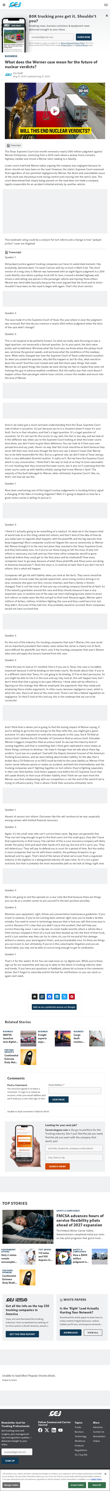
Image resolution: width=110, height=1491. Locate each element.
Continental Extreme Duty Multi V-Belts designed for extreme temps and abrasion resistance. (11, 1059)
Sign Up (10, 1460)
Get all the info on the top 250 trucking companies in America (27, 1310)
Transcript (15, 145)
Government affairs (8, 1250)
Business (11, 56)
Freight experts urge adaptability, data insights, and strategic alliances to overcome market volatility (45, 1038)
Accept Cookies (77, 1485)
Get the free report (22, 1334)
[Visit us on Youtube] (60, 1429)
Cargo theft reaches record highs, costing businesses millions (80, 1038)
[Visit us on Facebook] (40, 1429)
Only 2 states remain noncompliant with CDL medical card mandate (9, 1259)
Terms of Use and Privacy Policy (73, 43)
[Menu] (4, 4)
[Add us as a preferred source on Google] (42, 997)
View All (93, 1332)
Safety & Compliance (68, 1210)
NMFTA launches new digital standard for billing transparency (10, 1038)
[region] (55, 1480)
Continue (58, 1099)
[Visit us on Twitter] (47, 1429)
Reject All (97, 1485)
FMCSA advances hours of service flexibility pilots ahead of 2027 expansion (80, 1220)
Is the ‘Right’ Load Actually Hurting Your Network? (79, 1310)
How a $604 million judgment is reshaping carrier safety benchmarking (81, 1259)
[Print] (35, 997)
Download (71, 1332)
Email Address (57, 1085)
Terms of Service (82, 45)
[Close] (105, 1474)
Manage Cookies (11, 1485)
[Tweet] (64, 997)
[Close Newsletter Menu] (107, 15)
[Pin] (72, 997)
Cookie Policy (96, 1479)
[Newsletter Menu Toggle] (106, 4)
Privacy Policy (66, 45)
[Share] (49, 997)
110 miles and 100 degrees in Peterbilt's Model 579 (44, 1256)
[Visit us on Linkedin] (54, 1429)
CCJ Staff (18, 73)
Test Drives (44, 1249)
